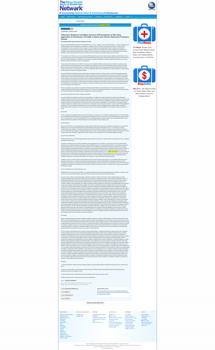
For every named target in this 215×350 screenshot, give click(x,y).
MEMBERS (119, 17)
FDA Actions (63, 333)
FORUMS (98, 17)
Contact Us (144, 325)
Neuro (61, 324)
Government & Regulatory (115, 324)
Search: (69, 288)
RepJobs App (79, 316)
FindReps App (79, 314)
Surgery (62, 328)
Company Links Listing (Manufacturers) (130, 318)
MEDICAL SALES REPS (85, 17)
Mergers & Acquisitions (65, 336)
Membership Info (145, 316)
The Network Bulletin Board (99, 317)
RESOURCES (109, 17)
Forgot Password (129, 316)
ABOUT (128, 17)
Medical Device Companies (115, 317)
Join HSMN (128, 314)
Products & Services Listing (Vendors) (130, 321)
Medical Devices (64, 316)
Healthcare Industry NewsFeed (94, 302)
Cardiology (62, 320)
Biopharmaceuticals (65, 317)
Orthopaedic (63, 327)
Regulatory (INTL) (64, 334)
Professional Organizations (115, 322)
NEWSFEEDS (71, 17)
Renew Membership (130, 325)
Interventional (63, 322)
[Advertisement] (115, 6)
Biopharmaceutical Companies (113, 320)
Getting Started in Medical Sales (99, 320)
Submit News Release (146, 322)
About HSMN (144, 314)
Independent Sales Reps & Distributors (99, 315)
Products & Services (114, 325)
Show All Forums (97, 322)
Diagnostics (63, 319)
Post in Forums (129, 324)
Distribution (63, 331)
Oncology (62, 325)
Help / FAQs (113, 316)
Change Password (129, 327)
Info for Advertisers (146, 324)
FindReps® (111, 314)
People (61, 330)
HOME (62, 17)
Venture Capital (63, 338)
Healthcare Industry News (66, 314)
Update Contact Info (130, 328)
